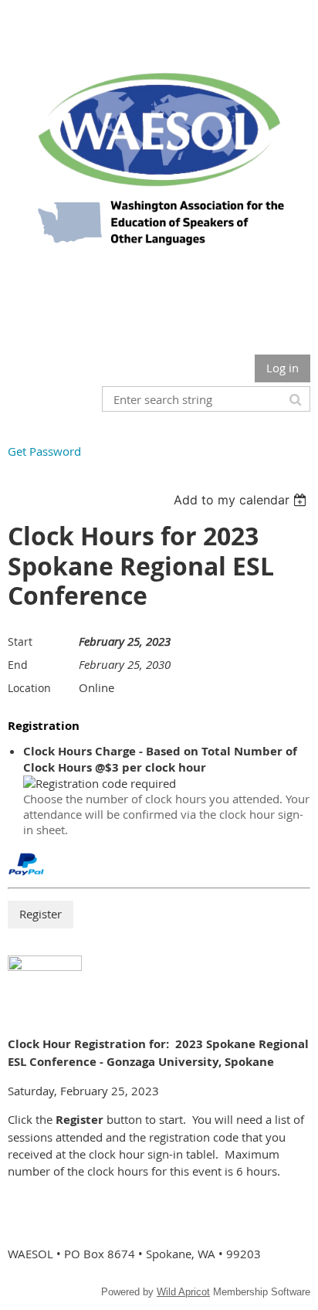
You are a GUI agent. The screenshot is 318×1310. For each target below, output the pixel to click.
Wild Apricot (183, 1292)
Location (29, 687)
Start (20, 641)
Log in (282, 367)
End (18, 664)
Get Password (44, 451)
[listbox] (242, 499)
